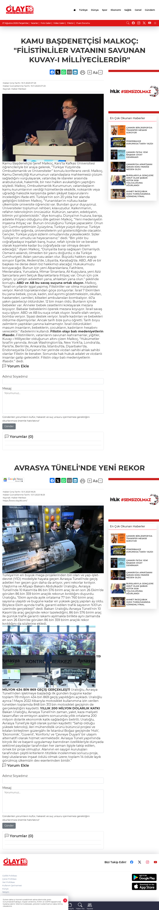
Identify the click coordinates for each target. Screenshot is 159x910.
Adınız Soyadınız (15, 376)
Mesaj (6, 388)
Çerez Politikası (9, 879)
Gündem (150, 10)
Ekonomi (116, 10)
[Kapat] (65, 900)
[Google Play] (139, 877)
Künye (5, 889)
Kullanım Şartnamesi (12, 885)
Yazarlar (34, 23)
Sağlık (127, 10)
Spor (104, 10)
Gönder (9, 426)
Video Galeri (59, 23)
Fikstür (70, 23)
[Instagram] (147, 862)
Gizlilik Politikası (9, 876)
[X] (139, 862)
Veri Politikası (8, 882)
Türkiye (83, 10)
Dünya (95, 10)
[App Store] (139, 886)
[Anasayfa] (74, 9)
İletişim (5, 892)
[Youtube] (155, 862)
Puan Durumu (83, 23)
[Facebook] (132, 862)
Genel (138, 10)
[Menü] (155, 23)
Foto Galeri (46, 23)
